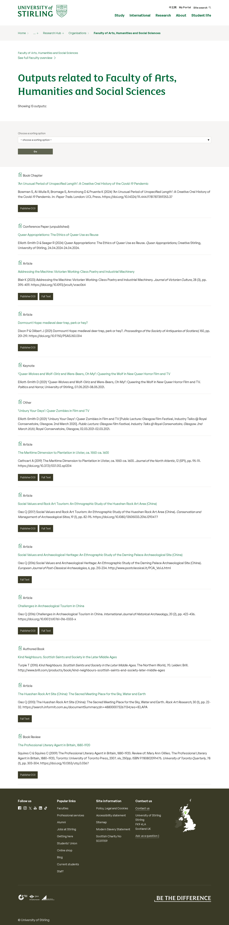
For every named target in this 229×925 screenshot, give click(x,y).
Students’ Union (67, 843)
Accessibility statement (111, 815)
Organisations (77, 33)
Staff (60, 871)
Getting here (65, 836)
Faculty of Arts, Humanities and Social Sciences (127, 33)
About (181, 15)
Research (163, 15)
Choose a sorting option (31, 133)
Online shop (64, 850)
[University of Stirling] (42, 11)
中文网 (173, 7)
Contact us (142, 808)
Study (119, 15)
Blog (60, 857)
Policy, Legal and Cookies (112, 808)
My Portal (185, 7)
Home (22, 33)
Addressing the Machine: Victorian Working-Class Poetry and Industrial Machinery (76, 272)
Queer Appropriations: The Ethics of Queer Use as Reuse (58, 235)
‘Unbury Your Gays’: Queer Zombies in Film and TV (53, 411)
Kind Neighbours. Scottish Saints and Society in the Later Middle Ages (67, 657)
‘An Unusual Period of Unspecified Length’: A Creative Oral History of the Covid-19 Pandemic (83, 184)
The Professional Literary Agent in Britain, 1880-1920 (54, 745)
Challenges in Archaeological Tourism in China (51, 606)
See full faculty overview (35, 58)
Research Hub (52, 33)
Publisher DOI (27, 208)
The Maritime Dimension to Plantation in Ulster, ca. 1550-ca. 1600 (63, 453)
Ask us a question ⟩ (147, 835)
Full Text (46, 296)
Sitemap (101, 822)
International (139, 15)
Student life (201, 15)
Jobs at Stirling (66, 829)
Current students (68, 864)
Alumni (61, 822)
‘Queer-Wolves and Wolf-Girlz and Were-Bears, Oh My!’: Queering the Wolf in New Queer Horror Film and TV (94, 374)
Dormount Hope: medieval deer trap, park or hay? (53, 323)
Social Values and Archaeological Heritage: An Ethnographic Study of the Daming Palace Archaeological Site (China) (100, 555)
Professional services (70, 815)
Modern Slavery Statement (113, 829)
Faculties (62, 808)
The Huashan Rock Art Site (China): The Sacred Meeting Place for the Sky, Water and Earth (82, 694)
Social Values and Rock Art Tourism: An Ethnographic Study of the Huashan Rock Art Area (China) (87, 504)
